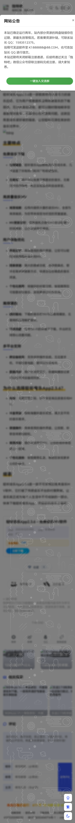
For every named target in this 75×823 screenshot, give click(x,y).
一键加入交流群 (39, 81)
